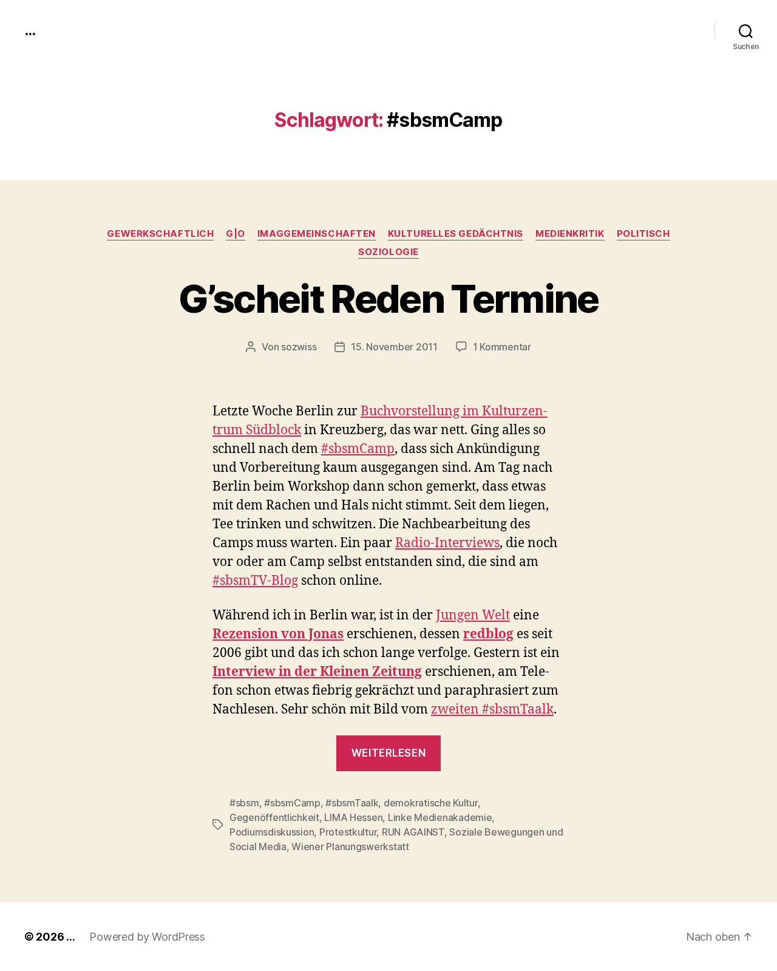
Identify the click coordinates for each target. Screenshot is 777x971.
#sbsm (244, 803)
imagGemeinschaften (316, 233)
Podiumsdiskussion (271, 832)
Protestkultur (348, 832)
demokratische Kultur (431, 803)
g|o (235, 233)
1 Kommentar (502, 347)
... (29, 30)
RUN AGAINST (413, 832)
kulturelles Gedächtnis (455, 233)
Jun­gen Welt (473, 615)
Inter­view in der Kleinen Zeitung (317, 672)
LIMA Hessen (353, 817)
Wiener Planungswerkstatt (350, 846)
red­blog (488, 634)
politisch (643, 233)
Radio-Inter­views (447, 543)
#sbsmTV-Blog (255, 581)
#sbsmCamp (292, 803)
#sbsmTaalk (351, 803)
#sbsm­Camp (358, 449)
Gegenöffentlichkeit (274, 817)
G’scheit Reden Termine (388, 298)
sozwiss (298, 347)
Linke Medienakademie (440, 817)
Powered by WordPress (147, 936)
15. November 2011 (394, 347)
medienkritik (570, 233)
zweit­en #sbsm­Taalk (492, 709)
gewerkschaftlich (160, 233)
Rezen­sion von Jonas (278, 634)
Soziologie (388, 252)
